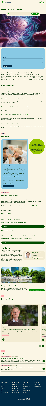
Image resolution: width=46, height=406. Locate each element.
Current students (26, 390)
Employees (25, 392)
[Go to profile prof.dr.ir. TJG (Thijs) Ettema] (27, 255)
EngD (2, 388)
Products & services (16, 388)
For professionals (4, 392)
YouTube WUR (37, 384)
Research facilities (15, 386)
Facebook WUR (37, 386)
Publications (5, 62)
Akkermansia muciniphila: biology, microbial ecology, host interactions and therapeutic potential (19, 235)
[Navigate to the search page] (40, 2)
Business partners (26, 386)
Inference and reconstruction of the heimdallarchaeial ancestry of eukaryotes (15, 232)
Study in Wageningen (5, 382)
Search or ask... (14, 13)
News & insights (15, 390)
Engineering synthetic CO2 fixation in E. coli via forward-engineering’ (14, 222)
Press (24, 384)
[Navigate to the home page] (6, 2)
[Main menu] (43, 2)
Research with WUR (15, 382)
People (4, 60)
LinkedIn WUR (36, 382)
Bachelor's (3, 384)
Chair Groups (14, 384)
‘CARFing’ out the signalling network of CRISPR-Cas (11, 219)
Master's (2, 386)
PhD (2, 390)
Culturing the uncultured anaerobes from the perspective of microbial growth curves (16, 238)
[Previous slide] (40, 346)
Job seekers (25, 382)
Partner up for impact (16, 392)
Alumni (24, 388)
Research (4, 54)
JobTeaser (34, 205)
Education (4, 57)
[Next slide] (43, 346)
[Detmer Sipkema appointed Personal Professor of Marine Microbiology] (3, 339)
